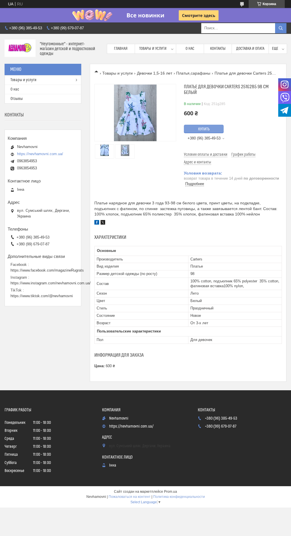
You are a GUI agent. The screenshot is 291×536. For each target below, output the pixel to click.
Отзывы (17, 98)
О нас (190, 48)
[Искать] (280, 28)
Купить (204, 129)
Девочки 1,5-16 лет (154, 73)
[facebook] (96, 223)
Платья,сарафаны (193, 73)
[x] (103, 223)
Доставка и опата (250, 48)
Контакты (218, 48)
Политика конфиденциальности (179, 497)
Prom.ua (170, 492)
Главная (121, 48)
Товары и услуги (153, 48)
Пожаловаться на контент (130, 497)
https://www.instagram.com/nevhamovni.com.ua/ (51, 283)
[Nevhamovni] (20, 49)
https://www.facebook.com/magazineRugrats (47, 270)
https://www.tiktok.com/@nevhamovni (42, 296)
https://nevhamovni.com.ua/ (40, 154)
